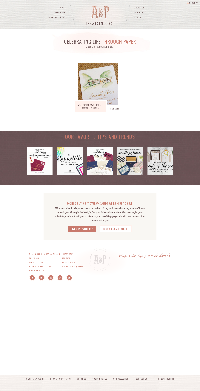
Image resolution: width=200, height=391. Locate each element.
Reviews (66, 258)
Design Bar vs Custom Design (44, 254)
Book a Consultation (40, 266)
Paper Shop (35, 258)
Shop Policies (69, 262)
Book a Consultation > (116, 229)
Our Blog (139, 12)
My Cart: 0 (194, 2)
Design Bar (59, 12)
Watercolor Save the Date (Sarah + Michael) (90, 106)
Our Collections (121, 379)
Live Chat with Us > (82, 229)
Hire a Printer (36, 270)
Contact (139, 17)
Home (63, 7)
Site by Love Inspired (164, 379)
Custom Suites (57, 17)
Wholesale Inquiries (72, 266)
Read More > (115, 109)
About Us (139, 7)
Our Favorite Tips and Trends (100, 136)
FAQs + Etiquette (38, 262)
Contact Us (141, 379)
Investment (68, 254)
